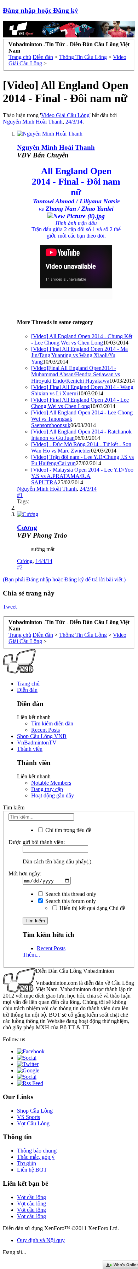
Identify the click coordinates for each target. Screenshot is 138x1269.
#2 (20, 567)
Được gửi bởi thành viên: (36, 842)
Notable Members (51, 783)
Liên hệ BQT (32, 1170)
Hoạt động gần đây (52, 795)
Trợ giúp (26, 1163)
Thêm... (31, 955)
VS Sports (28, 1117)
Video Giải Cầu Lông (65, 115)
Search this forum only (70, 901)
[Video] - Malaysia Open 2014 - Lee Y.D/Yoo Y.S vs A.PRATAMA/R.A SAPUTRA (82, 476)
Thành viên (29, 749)
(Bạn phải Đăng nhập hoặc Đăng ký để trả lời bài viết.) (64, 579)
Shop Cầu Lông (35, 1111)
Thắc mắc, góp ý (35, 1157)
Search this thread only (70, 894)
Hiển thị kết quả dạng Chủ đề (91, 908)
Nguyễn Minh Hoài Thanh (33, 122)
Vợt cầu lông (31, 1197)
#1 (20, 495)
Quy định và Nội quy (41, 1240)
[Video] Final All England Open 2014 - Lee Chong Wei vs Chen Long (80, 403)
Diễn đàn (27, 690)
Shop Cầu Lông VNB (42, 736)
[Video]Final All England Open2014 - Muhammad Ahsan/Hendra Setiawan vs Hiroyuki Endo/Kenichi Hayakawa (75, 374)
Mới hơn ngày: (24, 873)
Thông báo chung (37, 1151)
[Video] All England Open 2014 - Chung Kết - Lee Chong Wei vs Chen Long (81, 339)
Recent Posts (45, 730)
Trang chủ (28, 684)
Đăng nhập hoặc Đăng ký (40, 10)
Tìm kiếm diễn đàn (52, 723)
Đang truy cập (47, 789)
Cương (27, 527)
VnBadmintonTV (37, 743)
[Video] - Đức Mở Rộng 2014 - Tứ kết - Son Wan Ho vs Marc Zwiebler (81, 447)
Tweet (10, 607)
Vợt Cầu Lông (33, 1123)
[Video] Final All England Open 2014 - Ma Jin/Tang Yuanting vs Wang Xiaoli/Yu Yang (79, 355)
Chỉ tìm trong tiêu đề (67, 830)
